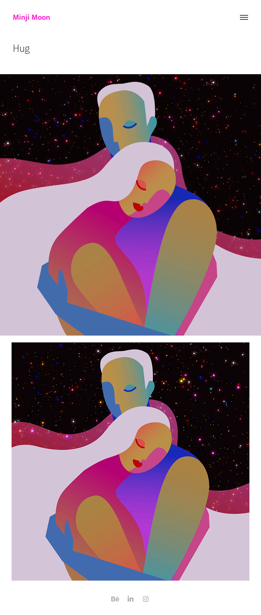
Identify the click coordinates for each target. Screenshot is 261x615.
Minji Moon (31, 17)
